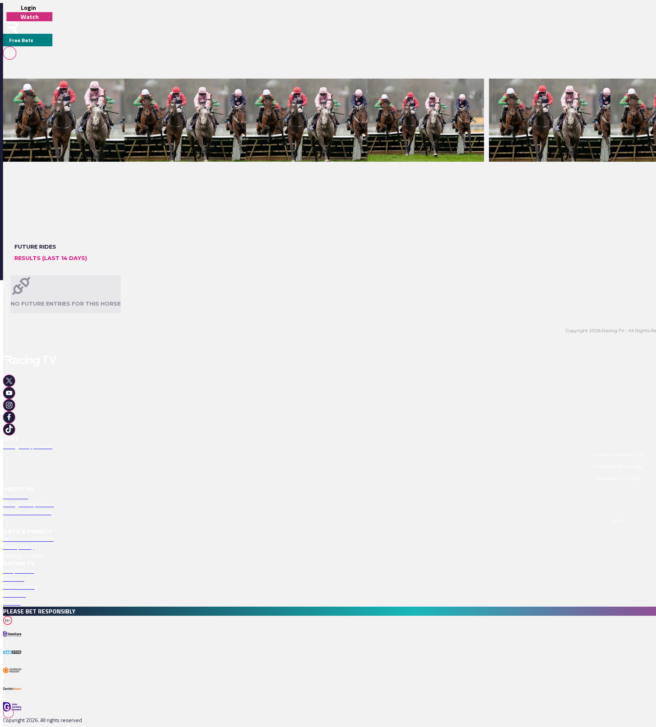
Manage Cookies (24, 555)
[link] (85, 92)
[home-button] (10, 27)
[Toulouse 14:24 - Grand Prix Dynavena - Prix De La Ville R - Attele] (81, 92)
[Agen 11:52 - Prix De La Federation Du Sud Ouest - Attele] (557, 92)
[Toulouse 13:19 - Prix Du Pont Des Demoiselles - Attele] (191, 92)
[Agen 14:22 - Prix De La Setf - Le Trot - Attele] (421, 92)
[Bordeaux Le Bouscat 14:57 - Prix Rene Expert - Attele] (311, 92)
